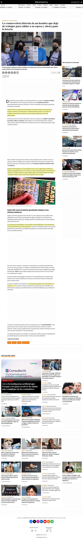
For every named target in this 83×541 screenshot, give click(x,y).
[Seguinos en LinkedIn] (41, 521)
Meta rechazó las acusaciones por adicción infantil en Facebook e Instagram (10, 454)
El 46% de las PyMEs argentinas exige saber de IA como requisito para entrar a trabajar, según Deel (51, 488)
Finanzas (39, 5)
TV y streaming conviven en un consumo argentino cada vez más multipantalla (10, 421)
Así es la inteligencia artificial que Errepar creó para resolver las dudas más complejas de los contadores (20, 386)
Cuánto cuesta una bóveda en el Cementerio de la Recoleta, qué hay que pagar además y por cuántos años (11, 399)
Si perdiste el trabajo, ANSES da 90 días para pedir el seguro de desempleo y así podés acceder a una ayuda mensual (51, 375)
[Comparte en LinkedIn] (12, 72)
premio (14, 342)
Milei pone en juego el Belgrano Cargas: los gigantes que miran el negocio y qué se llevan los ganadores (31, 422)
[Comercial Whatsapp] (51, 531)
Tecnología (62, 5)
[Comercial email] (47, 531)
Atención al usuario (34, 527)
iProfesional (5, 20)
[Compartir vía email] (17, 72)
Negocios (56, 5)
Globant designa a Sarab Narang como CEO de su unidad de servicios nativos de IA (10, 500)
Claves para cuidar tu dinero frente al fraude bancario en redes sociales (9, 477)
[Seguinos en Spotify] (52, 521)
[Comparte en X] (6, 72)
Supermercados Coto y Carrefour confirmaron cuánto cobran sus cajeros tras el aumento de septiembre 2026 (30, 399)
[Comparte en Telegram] (15, 72)
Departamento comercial (49, 528)
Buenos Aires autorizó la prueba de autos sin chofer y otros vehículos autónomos (71, 151)
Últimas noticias (21, 5)
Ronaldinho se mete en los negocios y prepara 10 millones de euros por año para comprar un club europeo (71, 399)
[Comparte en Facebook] (3, 72)
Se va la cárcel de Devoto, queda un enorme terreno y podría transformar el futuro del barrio (51, 398)
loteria (19, 342)
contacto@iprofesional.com (41, 537)
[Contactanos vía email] (32, 530)
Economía (29, 5)
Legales (51, 5)
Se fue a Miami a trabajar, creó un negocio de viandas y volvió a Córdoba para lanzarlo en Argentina (71, 478)
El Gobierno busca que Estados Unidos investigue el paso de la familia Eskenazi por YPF (71, 175)
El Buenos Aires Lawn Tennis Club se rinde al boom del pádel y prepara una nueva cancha (51, 409)
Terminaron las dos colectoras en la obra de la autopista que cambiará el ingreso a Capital (71, 82)
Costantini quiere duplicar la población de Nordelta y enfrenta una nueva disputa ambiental (51, 477)
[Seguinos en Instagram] (38, 521)
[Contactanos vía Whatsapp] (36, 530)
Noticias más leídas (8, 356)
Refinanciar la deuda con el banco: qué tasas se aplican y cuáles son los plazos (30, 454)
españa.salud (26, 342)
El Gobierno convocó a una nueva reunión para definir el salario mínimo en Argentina (30, 477)
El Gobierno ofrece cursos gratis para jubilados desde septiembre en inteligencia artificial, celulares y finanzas (51, 387)
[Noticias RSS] (48, 521)
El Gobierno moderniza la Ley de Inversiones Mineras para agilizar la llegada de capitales (51, 421)
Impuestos (45, 5)
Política (34, 5)
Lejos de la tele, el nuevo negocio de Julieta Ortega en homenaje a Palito (50, 454)
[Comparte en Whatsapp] (9, 72)
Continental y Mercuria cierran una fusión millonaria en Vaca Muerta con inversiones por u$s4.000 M (51, 465)
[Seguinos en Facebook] (31, 521)
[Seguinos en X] (34, 521)
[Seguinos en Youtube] (45, 521)
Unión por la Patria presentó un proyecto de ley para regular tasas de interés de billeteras (71, 105)
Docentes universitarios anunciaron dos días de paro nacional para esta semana (70, 128)
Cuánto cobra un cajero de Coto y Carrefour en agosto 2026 (51, 499)
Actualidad (11, 20)
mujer (9, 342)
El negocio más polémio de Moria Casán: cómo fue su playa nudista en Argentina (31, 500)
